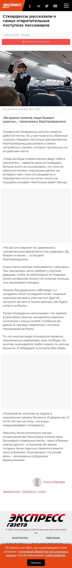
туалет (42, 492)
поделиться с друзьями (37, 42)
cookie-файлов (55, 555)
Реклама (53, 538)
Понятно (36, 562)
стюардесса (29, 492)
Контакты (20, 538)
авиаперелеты (11, 492)
